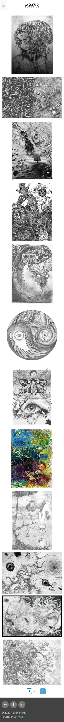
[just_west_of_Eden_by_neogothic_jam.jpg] (32, 459)
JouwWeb (19, 716)
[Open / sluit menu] (3, 5)
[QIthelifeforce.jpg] (32, 335)
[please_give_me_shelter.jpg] (32, 397)
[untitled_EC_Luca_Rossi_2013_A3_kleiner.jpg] (32, 98)
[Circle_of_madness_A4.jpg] (32, 274)
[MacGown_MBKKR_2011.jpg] (32, 212)
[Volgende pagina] (43, 691)
